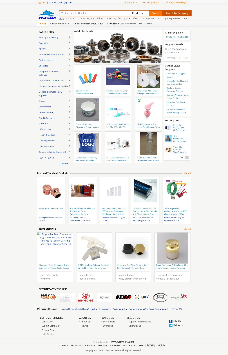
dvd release (130, 23)
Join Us (84, 325)
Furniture (43, 123)
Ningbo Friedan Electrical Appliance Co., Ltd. (177, 82)
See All (187, 173)
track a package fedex (160, 18)
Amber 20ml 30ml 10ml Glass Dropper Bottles (179, 150)
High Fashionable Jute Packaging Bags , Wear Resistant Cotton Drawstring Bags (179, 139)
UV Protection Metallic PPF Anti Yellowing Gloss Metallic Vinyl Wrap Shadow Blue (145, 211)
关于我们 (151, 345)
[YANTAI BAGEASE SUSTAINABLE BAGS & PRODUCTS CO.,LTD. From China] (48, 297)
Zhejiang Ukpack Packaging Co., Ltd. (175, 89)
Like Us (177, 321)
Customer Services (51, 317)
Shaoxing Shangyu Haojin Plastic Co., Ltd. (177, 97)
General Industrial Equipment (52, 152)
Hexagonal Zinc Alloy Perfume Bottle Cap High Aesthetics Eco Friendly (133, 266)
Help (141, 345)
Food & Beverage (47, 118)
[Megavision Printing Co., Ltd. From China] (179, 297)
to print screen (138, 18)
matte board (86, 275)
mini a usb (62, 18)
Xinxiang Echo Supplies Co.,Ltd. (176, 75)
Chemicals (43, 65)
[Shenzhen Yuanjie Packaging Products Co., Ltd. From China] (67, 298)
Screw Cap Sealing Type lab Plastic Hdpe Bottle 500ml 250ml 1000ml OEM (180, 128)
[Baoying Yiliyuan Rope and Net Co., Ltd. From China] (142, 297)
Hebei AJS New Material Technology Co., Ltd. (143, 219)
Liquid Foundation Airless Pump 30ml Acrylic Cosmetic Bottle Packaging (172, 266)
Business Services (47, 60)
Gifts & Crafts (45, 129)
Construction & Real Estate (51, 80)
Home (42, 23)
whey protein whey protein (133, 278)
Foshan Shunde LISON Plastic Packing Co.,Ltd (176, 111)
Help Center (48, 334)
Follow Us (178, 325)
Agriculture (44, 43)
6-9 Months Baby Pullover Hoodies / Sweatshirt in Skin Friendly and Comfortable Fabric (93, 267)
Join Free (51, 2)
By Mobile (108, 325)
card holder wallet (49, 275)
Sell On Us (133, 317)
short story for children (82, 18)
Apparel (42, 48)
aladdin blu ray (126, 275)
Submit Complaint (51, 325)
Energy (42, 101)
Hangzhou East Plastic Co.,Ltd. (176, 104)
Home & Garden (46, 146)
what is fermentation (168, 278)
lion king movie (87, 278)
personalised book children (172, 275)
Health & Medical (47, 134)
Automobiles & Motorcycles (51, 54)
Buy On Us (107, 317)
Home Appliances (47, 140)
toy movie (45, 278)
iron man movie (145, 23)
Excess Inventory (47, 112)
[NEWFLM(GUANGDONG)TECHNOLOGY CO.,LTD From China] (123, 297)
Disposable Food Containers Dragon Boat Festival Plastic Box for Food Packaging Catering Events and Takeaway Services (54, 267)
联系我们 (162, 345)
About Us (85, 317)
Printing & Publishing (48, 37)
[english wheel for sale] (118, 49)
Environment (45, 106)
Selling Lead (135, 325)
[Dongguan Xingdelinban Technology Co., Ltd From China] (160, 298)
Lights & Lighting (46, 157)
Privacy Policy (48, 329)
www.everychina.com (122, 342)
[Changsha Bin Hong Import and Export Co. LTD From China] (86, 298)
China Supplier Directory (88, 23)
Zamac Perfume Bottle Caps (51, 208)
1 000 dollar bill (181, 18)
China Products (59, 23)
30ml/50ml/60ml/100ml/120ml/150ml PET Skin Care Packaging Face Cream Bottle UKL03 (118, 211)
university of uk (105, 18)
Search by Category (176, 13)
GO (186, 57)
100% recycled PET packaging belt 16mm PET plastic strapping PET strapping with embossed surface (175, 214)
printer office (122, 18)
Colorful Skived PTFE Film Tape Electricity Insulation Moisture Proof (117, 93)
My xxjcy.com (65, 2)
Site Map (102, 345)
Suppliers (183, 36)
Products (170, 36)
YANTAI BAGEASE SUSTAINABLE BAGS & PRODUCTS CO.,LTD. (80, 220)
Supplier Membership (140, 321)
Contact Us (47, 321)
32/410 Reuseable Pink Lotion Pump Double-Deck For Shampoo (148, 127)
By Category (109, 321)
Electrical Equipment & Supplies (53, 86)
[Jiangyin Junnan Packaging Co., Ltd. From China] (104, 298)
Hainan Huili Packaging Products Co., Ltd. (174, 219)
